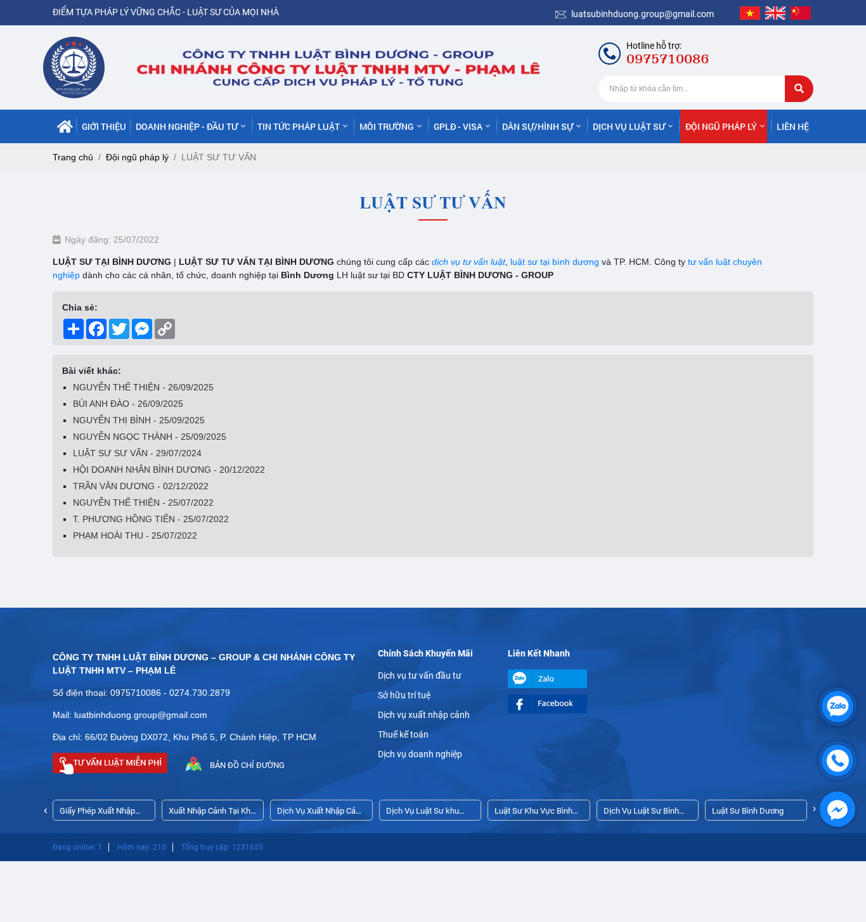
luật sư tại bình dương (553, 262)
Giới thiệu (104, 126)
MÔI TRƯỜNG (386, 126)
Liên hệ (793, 126)
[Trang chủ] (65, 126)
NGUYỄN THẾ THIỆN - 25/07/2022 (143, 502)
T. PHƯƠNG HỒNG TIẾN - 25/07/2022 (151, 519)
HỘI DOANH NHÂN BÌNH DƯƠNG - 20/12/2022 (169, 469)
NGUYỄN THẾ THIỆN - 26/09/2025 (143, 387)
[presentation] (46, 810)
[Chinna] (800, 12)
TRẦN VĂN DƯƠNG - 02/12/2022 (141, 486)
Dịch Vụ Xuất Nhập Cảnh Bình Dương (321, 813)
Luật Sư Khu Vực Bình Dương (533, 813)
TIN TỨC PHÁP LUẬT (298, 126)
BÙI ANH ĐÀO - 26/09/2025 (128, 404)
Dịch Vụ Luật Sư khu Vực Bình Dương (422, 813)
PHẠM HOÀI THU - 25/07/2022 (135, 535)
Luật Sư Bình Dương (748, 811)
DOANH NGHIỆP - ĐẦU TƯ (187, 126)
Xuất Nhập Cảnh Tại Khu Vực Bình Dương (212, 813)
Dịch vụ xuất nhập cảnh (424, 715)
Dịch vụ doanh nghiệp (420, 754)
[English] (775, 12)
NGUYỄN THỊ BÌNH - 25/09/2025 (139, 420)
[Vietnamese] (750, 12)
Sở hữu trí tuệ (404, 695)
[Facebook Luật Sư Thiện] (563, 704)
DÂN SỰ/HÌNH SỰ (537, 126)
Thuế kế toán (403, 734)
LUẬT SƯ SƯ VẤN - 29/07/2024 (137, 453)
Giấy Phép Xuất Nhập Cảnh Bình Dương (97, 813)
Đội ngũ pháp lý (721, 126)
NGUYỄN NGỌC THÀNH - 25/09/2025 (149, 437)
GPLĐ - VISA (458, 126)
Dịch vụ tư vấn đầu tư (420, 675)
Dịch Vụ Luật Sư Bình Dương (641, 813)
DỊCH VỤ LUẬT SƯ (629, 126)
